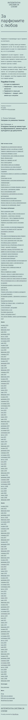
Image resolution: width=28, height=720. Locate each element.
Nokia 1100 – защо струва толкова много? (13, 213)
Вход (2, 693)
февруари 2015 (5, 376)
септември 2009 (5, 484)
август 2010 (4, 459)
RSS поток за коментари (8, 698)
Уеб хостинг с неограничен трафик (10, 189)
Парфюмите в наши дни (12, 91)
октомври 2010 (5, 455)
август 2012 (4, 408)
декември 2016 (5, 363)
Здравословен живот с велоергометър (12, 263)
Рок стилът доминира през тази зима (12, 240)
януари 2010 (4, 475)
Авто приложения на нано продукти (11, 238)
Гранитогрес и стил (6, 310)
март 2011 (4, 444)
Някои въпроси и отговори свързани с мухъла (13, 187)
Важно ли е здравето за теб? (9, 160)
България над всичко (7, 312)
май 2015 (3, 374)
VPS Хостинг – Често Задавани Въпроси (12, 218)
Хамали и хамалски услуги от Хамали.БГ (12, 151)
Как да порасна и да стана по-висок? (11, 167)
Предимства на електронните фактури (11, 147)
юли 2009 (4, 488)
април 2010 (4, 468)
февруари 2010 (5, 473)
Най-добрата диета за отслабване (10, 165)
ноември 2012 (5, 401)
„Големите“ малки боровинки (9, 254)
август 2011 (4, 435)
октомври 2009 (5, 482)
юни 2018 (3, 350)
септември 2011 (5, 432)
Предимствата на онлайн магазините (11, 200)
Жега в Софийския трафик (8, 271)
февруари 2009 (5, 499)
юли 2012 (3, 410)
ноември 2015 (5, 372)
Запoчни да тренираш (7, 265)
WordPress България (7, 700)
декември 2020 (5, 334)
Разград (3, 233)
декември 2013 (5, 381)
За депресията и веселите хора (10, 220)
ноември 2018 (5, 347)
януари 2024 (4, 325)
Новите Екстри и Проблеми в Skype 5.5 (12, 245)
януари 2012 (4, 423)
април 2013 (4, 390)
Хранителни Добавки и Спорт (9, 153)
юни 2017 (3, 356)
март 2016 (4, 367)
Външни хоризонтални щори (8, 198)
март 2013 (4, 392)
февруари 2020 (5, 338)
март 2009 (4, 497)
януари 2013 (4, 397)
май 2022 (3, 332)
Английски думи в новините (9, 242)
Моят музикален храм (7, 211)
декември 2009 (5, 477)
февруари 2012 (5, 421)
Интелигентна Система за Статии (14, 5)
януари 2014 (4, 379)
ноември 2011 (5, 428)
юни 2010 (3, 464)
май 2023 (3, 327)
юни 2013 (3, 385)
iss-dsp (4, 107)
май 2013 (3, 388)
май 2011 (3, 439)
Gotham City (4, 289)
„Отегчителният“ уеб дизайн (9, 307)
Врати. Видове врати (6, 158)
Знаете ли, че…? (5, 185)
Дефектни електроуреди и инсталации (12, 251)
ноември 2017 (5, 354)
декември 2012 (5, 399)
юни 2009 (4, 491)
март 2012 (4, 419)
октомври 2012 (5, 403)
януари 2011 (4, 448)
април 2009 (4, 495)
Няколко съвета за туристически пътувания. (14, 278)
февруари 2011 (5, 446)
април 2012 (4, 417)
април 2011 (4, 441)
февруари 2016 (5, 370)
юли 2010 (3, 461)
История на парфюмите (12, 84)
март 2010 (4, 470)
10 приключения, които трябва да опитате (12, 156)
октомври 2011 (5, 430)
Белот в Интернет (6, 305)
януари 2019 (4, 345)
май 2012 (3, 414)
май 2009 (3, 493)
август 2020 (4, 336)
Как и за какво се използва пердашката (12, 227)
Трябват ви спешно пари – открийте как (12, 303)
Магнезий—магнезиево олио (9, 256)
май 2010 (3, 466)
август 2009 (4, 486)
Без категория (11, 109)
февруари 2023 (5, 329)
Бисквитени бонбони (7, 301)
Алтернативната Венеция (8, 258)
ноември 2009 (5, 479)
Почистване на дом (6, 178)
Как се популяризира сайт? (8, 191)
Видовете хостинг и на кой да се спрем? (12, 149)
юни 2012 (3, 412)
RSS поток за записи (7, 696)
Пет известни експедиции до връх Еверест (13, 236)
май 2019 (3, 343)
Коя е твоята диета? (6, 162)
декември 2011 (5, 426)
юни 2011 (3, 437)
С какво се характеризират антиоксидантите (14, 260)
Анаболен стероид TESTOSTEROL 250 (12, 249)
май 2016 (3, 365)
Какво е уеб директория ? (8, 314)
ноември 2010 (5, 452)
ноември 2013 (5, 383)
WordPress (15, 714)
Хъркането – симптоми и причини (10, 216)
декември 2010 (5, 450)
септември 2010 (5, 457)
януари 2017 (4, 361)
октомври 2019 (5, 341)
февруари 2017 (5, 358)
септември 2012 (5, 405)
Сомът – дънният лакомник (9, 247)
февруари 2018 (5, 352)
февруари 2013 (5, 394)
